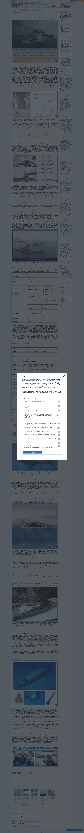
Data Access (42, 457)
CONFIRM (32, 452)
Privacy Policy (49, 457)
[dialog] (42, 416)
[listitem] (42, 398)
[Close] (64, 376)
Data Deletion (34, 457)
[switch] (58, 401)
